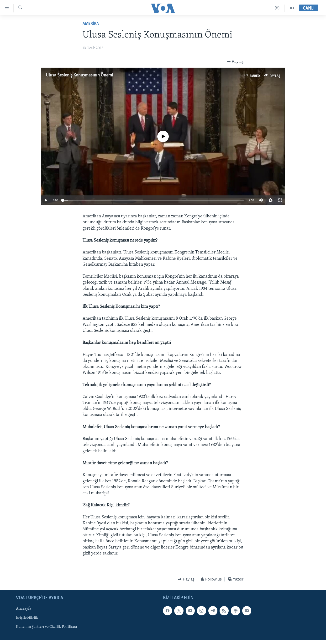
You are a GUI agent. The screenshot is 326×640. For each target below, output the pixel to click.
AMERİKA (91, 24)
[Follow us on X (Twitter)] (178, 610)
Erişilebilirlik (27, 618)
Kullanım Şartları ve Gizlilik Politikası (46, 627)
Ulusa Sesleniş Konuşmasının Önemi (79, 75)
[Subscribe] (246, 610)
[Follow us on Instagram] (201, 610)
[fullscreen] (280, 200)
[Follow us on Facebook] (167, 610)
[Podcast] (235, 610)
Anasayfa (23, 609)
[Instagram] (277, 8)
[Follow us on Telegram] (212, 610)
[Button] (235, 62)
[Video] (292, 8)
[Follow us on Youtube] (190, 610)
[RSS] (224, 610)
